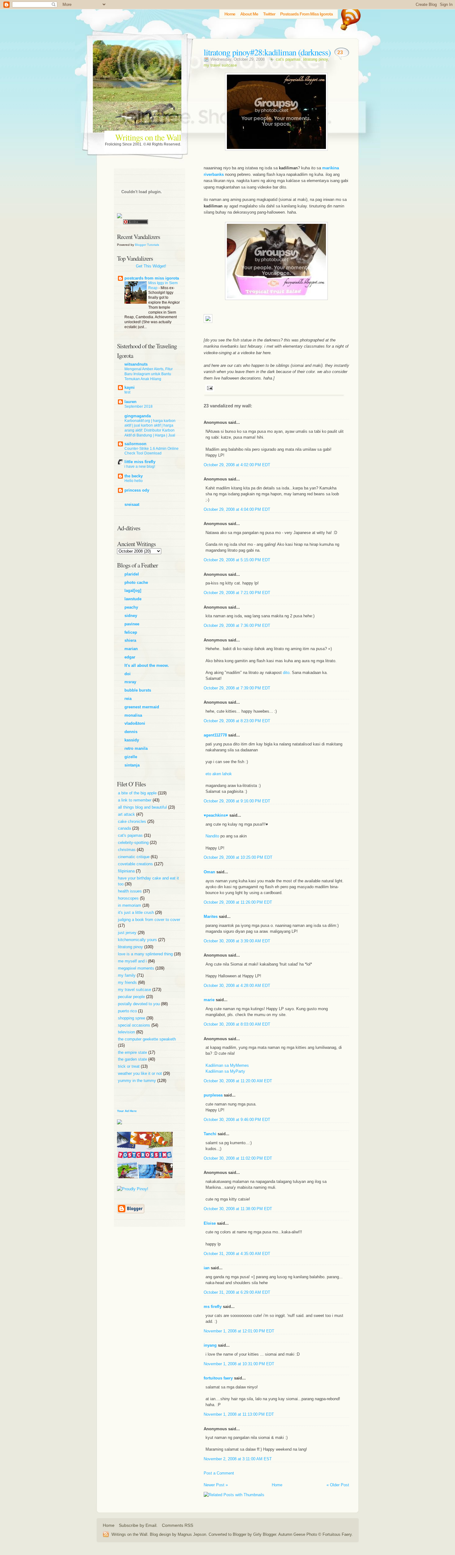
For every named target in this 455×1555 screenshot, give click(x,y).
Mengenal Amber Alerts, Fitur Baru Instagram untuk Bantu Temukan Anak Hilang (148, 374)
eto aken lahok (219, 773)
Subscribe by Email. (138, 1525)
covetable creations (136, 864)
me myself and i (133, 961)
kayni (129, 387)
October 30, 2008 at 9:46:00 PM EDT (237, 1119)
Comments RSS (177, 1525)
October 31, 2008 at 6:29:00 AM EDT (237, 1292)
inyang (210, 1345)
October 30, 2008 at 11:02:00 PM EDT (238, 1158)
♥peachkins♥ (216, 815)
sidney (130, 615)
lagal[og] (132, 590)
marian (131, 648)
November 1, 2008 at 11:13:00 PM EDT (239, 1414)
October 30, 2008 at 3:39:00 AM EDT (237, 941)
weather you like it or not (140, 1073)
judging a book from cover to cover (149, 919)
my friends (128, 982)
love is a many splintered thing (146, 954)
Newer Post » (216, 1485)
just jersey (128, 932)
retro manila (136, 748)
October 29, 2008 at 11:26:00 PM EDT (238, 902)
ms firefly (213, 1306)
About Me (249, 13)
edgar (129, 657)
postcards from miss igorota (151, 278)
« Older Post (338, 1485)
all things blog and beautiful (143, 807)
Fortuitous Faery (337, 1534)
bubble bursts (137, 690)
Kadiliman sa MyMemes (227, 1065)
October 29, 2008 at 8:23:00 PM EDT (237, 721)
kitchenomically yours (138, 939)
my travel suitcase (220, 65)
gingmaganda (137, 416)
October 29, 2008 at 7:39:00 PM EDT (237, 688)
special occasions (134, 1025)
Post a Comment (219, 1473)
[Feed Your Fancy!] (349, 17)
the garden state (133, 1059)
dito (286, 672)
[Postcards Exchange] (145, 1183)
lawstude (132, 599)
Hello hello (133, 481)
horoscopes (129, 898)
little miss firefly (139, 461)
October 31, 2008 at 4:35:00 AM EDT (237, 1253)
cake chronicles (132, 821)
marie (209, 999)
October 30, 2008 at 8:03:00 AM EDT (237, 1024)
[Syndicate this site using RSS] (107, 1534)
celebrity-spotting (134, 842)
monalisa (133, 715)
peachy (131, 607)
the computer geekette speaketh (147, 1039)
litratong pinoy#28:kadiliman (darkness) (267, 52)
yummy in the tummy (137, 1080)
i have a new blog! (139, 466)
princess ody (136, 490)
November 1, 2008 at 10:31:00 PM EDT (239, 1364)
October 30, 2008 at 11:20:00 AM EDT (238, 1081)
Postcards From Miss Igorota (306, 13)
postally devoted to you (139, 1003)
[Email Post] (209, 387)
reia (128, 698)
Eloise (210, 1223)
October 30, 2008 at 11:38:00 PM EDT (238, 1208)
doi (127, 673)
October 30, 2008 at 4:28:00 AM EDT (237, 985)
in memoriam (130, 905)
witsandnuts (136, 364)
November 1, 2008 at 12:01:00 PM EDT (239, 1331)
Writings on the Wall (148, 137)
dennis (130, 731)
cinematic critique (134, 856)
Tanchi (210, 1134)
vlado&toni (134, 723)
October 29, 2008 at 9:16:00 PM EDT (237, 801)
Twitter (269, 13)
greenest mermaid (141, 707)
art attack (127, 814)
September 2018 (138, 406)
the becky (133, 476)
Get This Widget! (151, 266)
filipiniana (127, 871)
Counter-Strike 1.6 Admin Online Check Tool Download (151, 451)
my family (127, 975)
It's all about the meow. (146, 665)
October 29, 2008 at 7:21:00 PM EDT (237, 592)
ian (207, 1268)
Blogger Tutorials (147, 244)
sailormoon (135, 443)
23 (340, 52)
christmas (127, 849)
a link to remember (135, 800)
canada (125, 828)
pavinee (131, 624)
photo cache (136, 582)
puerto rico (128, 1011)
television (127, 1032)
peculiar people (132, 996)
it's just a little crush (136, 912)
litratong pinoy (315, 59)
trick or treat (129, 1066)
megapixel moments (136, 968)
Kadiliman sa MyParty (225, 1071)
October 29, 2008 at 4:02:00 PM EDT (237, 465)
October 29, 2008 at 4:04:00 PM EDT (237, 509)
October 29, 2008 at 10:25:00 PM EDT (238, 857)
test (127, 392)
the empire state (133, 1052)
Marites (211, 916)
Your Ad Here (127, 1111)
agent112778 (215, 735)
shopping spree (132, 1018)
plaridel (131, 574)
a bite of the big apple (138, 793)
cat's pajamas (288, 59)
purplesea (213, 1095)
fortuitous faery (218, 1378)
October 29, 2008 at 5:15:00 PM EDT (237, 560)
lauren (130, 401)
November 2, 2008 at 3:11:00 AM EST (238, 1459)
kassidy (131, 740)
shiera (130, 640)
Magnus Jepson (192, 1534)
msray (130, 682)
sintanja (132, 765)
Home (229, 13)
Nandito (212, 836)
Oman (209, 872)
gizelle (130, 756)
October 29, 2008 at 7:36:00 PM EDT (237, 625)
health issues (130, 891)
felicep (130, 632)
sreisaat (131, 504)
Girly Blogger (264, 1534)
